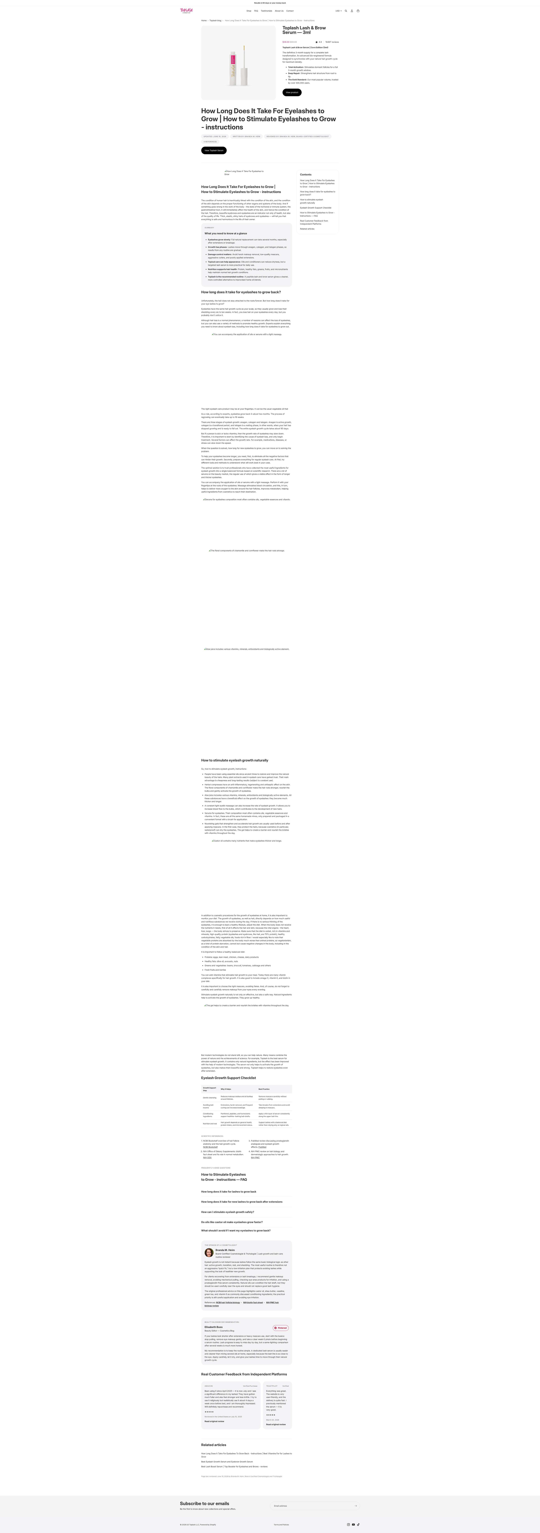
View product (292, 92)
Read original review (214, 1421)
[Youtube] (353, 1524)
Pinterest (282, 1328)
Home (204, 20)
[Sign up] (356, 1506)
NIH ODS (207, 1157)
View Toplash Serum (214, 150)
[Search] (346, 11)
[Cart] (358, 11)
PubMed (262, 1147)
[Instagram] (348, 1524)
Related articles (307, 229)
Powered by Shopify (208, 1525)
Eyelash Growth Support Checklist (315, 207)
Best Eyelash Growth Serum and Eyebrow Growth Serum (227, 1461)
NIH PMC (255, 1157)
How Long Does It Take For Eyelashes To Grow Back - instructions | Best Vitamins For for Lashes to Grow (246, 1455)
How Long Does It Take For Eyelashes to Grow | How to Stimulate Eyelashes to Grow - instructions (317, 183)
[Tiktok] (358, 1524)
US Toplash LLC (192, 1525)
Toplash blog (215, 20)
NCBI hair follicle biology (228, 1302)
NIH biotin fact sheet (253, 1302)
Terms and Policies (281, 1525)
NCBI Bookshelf (210, 1147)
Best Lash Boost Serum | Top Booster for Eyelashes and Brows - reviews (234, 1466)
